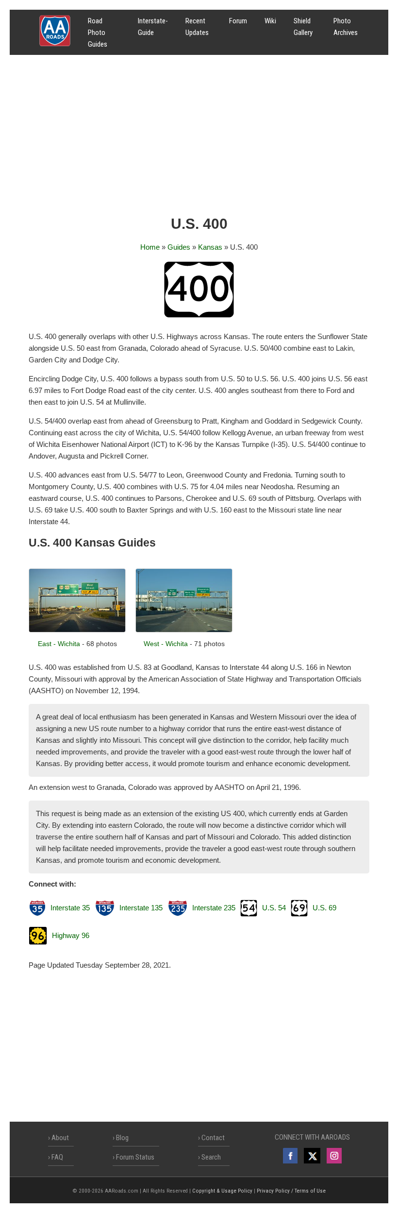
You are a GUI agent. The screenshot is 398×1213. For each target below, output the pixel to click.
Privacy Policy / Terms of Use (291, 1191)
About (60, 1137)
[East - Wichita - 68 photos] (77, 630)
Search (211, 1157)
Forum (238, 21)
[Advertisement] (199, 138)
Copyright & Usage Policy (222, 1191)
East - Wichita (59, 644)
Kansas (210, 247)
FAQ (57, 1157)
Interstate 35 (70, 908)
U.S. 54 (274, 908)
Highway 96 (70, 935)
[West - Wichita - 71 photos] (183, 630)
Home (150, 247)
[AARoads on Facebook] (290, 1155)
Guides (178, 247)
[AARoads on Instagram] (334, 1155)
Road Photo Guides (97, 33)
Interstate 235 (213, 908)
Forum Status (135, 1157)
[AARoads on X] (312, 1155)
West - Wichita (166, 644)
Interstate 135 (141, 908)
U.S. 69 (324, 908)
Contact (213, 1137)
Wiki (270, 21)
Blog (122, 1137)
